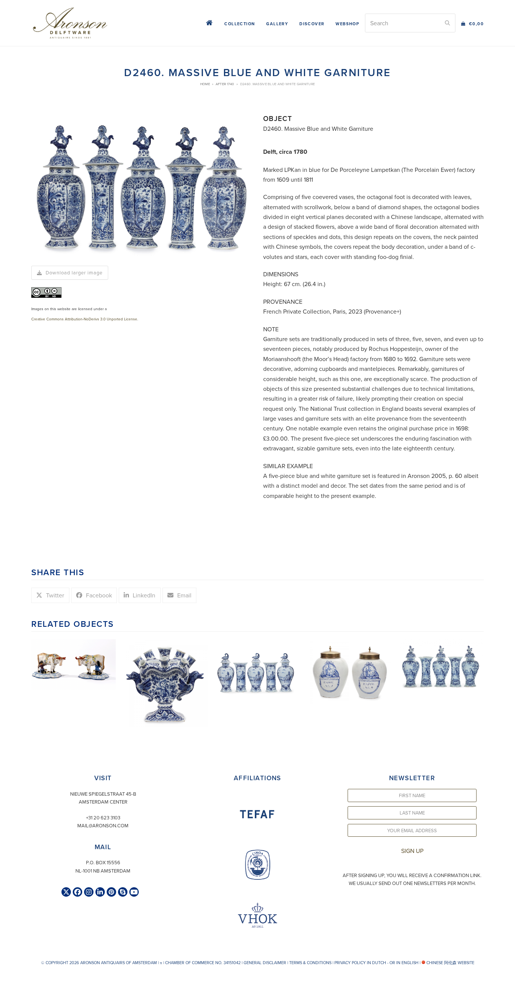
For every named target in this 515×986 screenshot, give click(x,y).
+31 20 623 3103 (103, 817)
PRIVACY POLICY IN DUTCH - (361, 963)
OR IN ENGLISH (403, 963)
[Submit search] (447, 23)
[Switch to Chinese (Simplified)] (7, 978)
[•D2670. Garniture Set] (257, 667)
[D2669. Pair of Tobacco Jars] (349, 671)
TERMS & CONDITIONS (310, 963)
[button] (472, 23)
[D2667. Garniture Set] (441, 665)
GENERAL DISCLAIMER (265, 963)
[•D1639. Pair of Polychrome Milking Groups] (73, 664)
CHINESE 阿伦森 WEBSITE (449, 963)
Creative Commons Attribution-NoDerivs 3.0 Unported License (84, 319)
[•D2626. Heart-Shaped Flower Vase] (165, 682)
